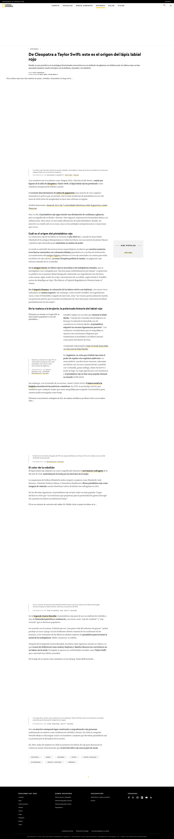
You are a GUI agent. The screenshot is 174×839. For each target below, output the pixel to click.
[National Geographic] (3, 5)
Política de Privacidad (82, 831)
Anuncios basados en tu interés (100, 831)
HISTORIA (34, 49)
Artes (74, 757)
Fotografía (21, 817)
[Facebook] (129, 798)
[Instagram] (137, 798)
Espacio (20, 821)
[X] (133, 798)
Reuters (68, 175)
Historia (20, 807)
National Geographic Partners (63, 800)
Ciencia (20, 811)
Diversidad (36, 762)
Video (20, 824)
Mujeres (61, 757)
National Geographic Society (63, 804)
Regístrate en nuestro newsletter (100, 797)
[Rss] (151, 798)
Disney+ (168, 1)
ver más (128, 252)
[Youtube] (147, 798)
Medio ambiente (23, 804)
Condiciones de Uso (67, 831)
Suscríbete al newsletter (13, 1)
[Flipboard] (142, 798)
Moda (48, 757)
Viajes (20, 814)
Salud (20, 800)
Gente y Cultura (55, 762)
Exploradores (59, 807)
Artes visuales (90, 757)
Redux (76, 175)
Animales (21, 797)
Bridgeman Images (40, 373)
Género (72, 762)
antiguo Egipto (53, 255)
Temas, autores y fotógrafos (63, 797)
